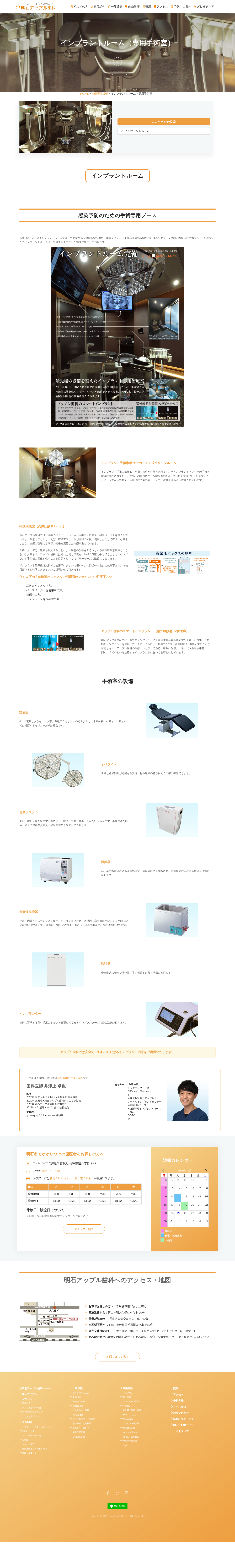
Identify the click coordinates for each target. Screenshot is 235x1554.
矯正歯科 (127, 1397)
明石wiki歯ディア (183, 1425)
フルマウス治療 (130, 1441)
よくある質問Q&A (30, 1416)
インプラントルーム (137, 131)
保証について (129, 1445)
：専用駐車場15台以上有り (118, 1306)
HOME (84, 93)
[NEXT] (205, 1170)
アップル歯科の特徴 (31, 1408)
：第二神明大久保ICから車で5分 (117, 1312)
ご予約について (29, 1399)
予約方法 (178, 1400)
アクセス (178, 1394)
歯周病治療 (78, 1406)
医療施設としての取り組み (34, 1449)
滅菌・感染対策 (29, 1453)
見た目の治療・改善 (132, 1410)
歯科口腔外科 (79, 1432)
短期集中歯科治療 (131, 1437)
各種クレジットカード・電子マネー (72, 1178)
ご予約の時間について (32, 1412)
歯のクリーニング (81, 1428)
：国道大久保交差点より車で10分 (118, 1318)
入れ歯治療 (78, 1415)
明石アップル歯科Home (36, 1388)
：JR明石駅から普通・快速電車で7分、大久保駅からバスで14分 (149, 1337)
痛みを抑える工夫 (81, 1393)
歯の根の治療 (79, 1401)
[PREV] (164, 1170)
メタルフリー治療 (131, 1423)
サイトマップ (181, 1431)
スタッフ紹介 (28, 1444)
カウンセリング (130, 1432)
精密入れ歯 (128, 1419)
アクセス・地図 (84, 1229)
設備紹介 (26, 1440)
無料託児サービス (183, 1419)
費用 (175, 1388)
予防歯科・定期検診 (82, 1423)
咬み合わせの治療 (81, 1410)
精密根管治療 (129, 1428)
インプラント (129, 1393)
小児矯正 (127, 1406)
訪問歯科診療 (79, 1437)
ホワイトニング (130, 1415)
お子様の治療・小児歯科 (84, 1419)
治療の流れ (27, 1403)
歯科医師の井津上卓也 (70, 1078)
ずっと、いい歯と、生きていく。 (37, 1427)
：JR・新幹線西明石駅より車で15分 (121, 1324)
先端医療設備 (100, 93)
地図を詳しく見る (117, 1356)
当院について (28, 1431)
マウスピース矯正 (131, 1401)
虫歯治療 (77, 1397)
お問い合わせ (181, 1413)
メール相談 (179, 1407)
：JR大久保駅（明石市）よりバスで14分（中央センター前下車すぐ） (142, 1331)
